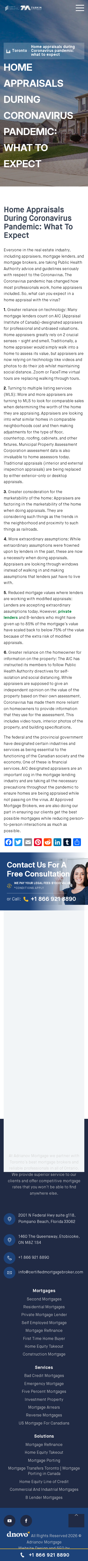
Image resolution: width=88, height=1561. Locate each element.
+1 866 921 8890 (33, 1258)
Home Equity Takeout (44, 1347)
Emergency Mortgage (44, 1384)
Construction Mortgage (44, 1354)
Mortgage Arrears (44, 1408)
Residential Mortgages (44, 1307)
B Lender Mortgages (44, 1498)
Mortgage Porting (44, 1461)
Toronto (19, 51)
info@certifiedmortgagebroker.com (50, 1272)
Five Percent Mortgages (44, 1392)
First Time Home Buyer (44, 1339)
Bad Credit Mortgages (44, 1376)
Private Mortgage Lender (44, 1315)
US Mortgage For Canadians (44, 1423)
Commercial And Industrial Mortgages (44, 1490)
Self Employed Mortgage (44, 1323)
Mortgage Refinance (44, 1331)
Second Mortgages (44, 1299)
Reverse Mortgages (44, 1415)
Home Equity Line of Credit (44, 1482)
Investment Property (44, 1400)
